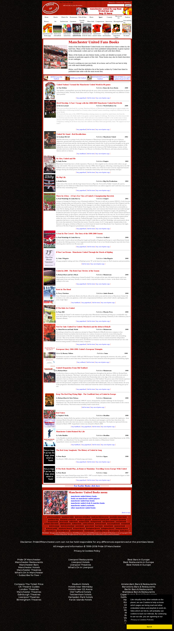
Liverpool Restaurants (80, 559)
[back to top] (126, 512)
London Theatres (29, 589)
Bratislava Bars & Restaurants (138, 592)
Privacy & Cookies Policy (87, 551)
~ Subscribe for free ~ (29, 575)
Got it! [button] (149, 627)
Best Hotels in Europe (138, 565)
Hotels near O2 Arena (80, 589)
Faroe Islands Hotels (80, 599)
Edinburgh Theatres (29, 594)
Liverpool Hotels (80, 562)
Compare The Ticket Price (28, 584)
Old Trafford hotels (80, 592)
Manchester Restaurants (29, 562)
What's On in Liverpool (80, 567)
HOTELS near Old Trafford (56, 78)
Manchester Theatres (29, 570)
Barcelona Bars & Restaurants (138, 586)
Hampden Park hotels (80, 597)
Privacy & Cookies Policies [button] (142, 620)
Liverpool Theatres (80, 565)
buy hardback (81, 153)
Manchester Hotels (29, 567)
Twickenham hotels (80, 594)
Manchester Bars (28, 565)
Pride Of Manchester (109, 546)
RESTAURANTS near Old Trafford (100, 78)
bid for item (91, 129)
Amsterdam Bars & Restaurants (138, 584)
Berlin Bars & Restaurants (138, 589)
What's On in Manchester (29, 572)
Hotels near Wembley (80, 586)
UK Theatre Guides (28, 586)
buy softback (81, 362)
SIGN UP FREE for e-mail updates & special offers (122, 78)
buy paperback (81, 98)
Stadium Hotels (80, 584)
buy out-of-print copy (103, 98)
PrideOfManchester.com (46, 542)
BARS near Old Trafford (78, 78)
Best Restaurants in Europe (138, 562)
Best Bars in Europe (138, 559)
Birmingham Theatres (29, 599)
